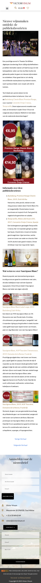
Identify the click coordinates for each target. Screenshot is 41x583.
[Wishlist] (28, 8)
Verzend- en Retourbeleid (20, 578)
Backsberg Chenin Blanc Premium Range (20, 99)
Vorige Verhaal (20, 439)
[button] (7, 8)
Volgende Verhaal (20, 445)
